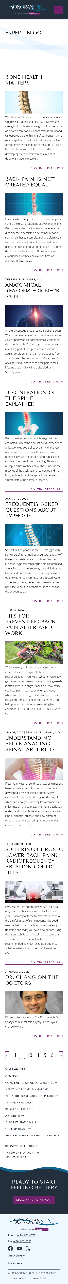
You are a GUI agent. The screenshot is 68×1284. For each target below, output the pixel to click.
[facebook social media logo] (10, 1248)
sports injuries (17, 1109)
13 (30, 1055)
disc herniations (19, 1122)
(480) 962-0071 (26, 1235)
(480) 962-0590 (22, 1241)
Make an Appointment (34, 1199)
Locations (15, 1263)
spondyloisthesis (19, 1146)
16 (51, 1055)
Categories (15, 1068)
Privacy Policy (16, 1278)
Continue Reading (45, 168)
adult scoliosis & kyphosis (27, 1089)
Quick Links (16, 1255)
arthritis (13, 1115)
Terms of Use (38, 1278)
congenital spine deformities (29, 1082)
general (11, 1076)
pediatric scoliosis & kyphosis (30, 1096)
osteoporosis (16, 1128)
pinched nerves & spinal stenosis (32, 1135)
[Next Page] (61, 1055)
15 (44, 1055)
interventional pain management (22, 1154)
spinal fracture (18, 1102)
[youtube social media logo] (19, 1248)
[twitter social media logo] (28, 1248)
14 (37, 1055)
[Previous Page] (7, 1055)
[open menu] (58, 9)
